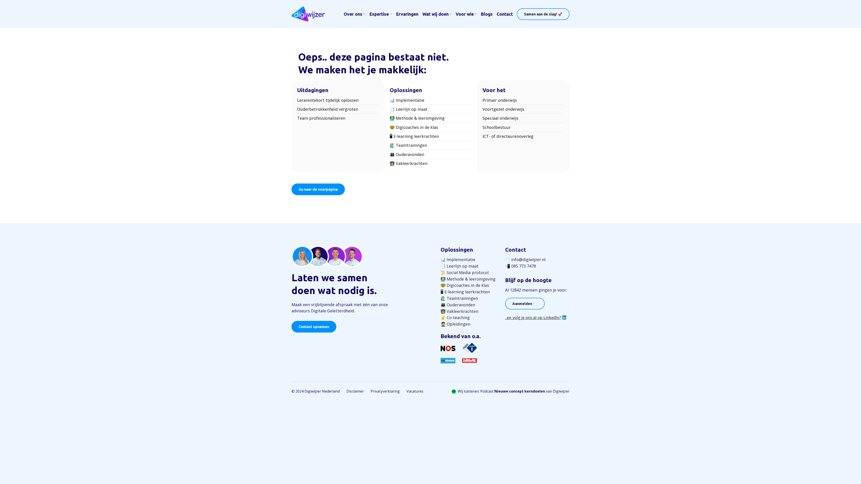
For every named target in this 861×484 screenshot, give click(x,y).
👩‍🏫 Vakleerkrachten (408, 163)
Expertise (379, 14)
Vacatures (415, 391)
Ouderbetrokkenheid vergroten (327, 109)
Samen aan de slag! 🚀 (543, 14)
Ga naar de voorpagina (318, 189)
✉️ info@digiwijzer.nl (525, 259)
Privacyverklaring (385, 391)
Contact (505, 14)
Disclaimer (355, 391)
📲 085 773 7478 (520, 266)
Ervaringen (407, 14)
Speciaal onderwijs (500, 118)
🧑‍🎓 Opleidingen (455, 324)
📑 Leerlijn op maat (409, 109)
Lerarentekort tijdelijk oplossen (328, 100)
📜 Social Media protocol (465, 272)
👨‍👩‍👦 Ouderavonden (407, 154)
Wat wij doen (435, 14)
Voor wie (465, 14)
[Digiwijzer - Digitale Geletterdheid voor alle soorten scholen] (308, 13)
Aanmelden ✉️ (524, 304)
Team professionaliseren (321, 118)
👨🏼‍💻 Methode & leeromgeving (417, 118)
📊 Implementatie (407, 100)
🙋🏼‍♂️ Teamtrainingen (408, 145)
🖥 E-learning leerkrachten (414, 136)
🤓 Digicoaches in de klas (414, 127)
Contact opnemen (314, 327)
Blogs (487, 14)
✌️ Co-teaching (455, 317)
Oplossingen (457, 250)
